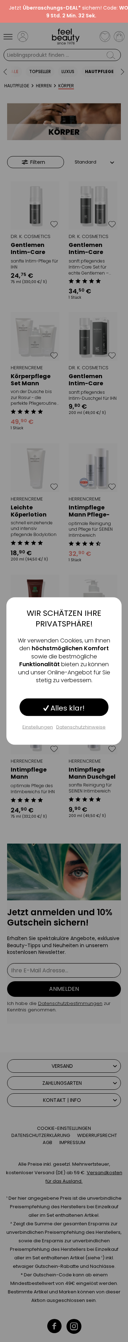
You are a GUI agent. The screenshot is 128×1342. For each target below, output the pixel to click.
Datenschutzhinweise (81, 727)
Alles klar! (67, 708)
